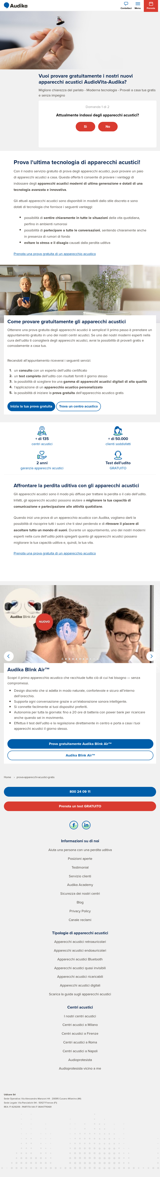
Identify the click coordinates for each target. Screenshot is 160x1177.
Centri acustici (80, 1007)
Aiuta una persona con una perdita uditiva (80, 849)
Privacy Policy (80, 911)
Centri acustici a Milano (80, 1024)
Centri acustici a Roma (80, 1042)
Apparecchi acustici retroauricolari (80, 941)
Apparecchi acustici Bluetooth (80, 959)
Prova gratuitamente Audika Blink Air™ (80, 743)
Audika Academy (80, 884)
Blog (80, 902)
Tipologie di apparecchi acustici (80, 933)
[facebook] (73, 826)
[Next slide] (151, 656)
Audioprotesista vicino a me (80, 1068)
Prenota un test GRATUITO (80, 806)
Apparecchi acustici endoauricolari (80, 950)
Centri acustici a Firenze (80, 1033)
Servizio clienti (80, 876)
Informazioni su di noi (80, 841)
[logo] (15, 5)
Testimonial (80, 867)
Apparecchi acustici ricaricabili (80, 976)
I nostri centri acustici (80, 1016)
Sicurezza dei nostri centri (80, 893)
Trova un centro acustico (78, 406)
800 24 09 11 (80, 791)
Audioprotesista (80, 1059)
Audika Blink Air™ (80, 755)
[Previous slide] (9, 656)
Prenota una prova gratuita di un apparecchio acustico (55, 253)
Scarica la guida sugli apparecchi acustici (80, 994)
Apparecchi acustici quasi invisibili (80, 967)
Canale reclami (80, 919)
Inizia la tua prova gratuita (31, 406)
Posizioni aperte (80, 858)
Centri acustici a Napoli (80, 1051)
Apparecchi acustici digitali (80, 985)
